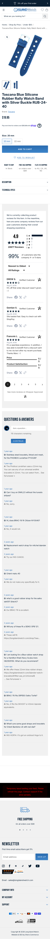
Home (4, 25)
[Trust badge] (13, 871)
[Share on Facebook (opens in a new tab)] (16, 297)
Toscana (11, 112)
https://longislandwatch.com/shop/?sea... (22, 638)
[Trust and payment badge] (31, 921)
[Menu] (3, 10)
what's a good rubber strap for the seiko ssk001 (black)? (23, 600)
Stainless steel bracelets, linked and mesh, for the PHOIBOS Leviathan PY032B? (23, 456)
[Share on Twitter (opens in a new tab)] (20, 297)
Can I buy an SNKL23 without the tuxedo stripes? (23, 494)
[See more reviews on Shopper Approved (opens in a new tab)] (24, 297)
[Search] (45, 16)
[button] (6, 85)
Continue (18, 441)
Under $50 (27, 25)
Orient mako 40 (13, 573)
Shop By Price (15, 25)
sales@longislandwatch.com (20, 880)
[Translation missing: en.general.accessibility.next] (47, 3)
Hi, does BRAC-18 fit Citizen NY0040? (23, 520)
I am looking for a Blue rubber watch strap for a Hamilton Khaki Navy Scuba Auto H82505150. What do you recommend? (23, 657)
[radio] (34, 235)
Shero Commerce (32, 935)
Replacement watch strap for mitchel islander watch (25, 547)
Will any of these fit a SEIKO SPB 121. (23, 626)
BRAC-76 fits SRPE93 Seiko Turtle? (22, 695)
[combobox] (22, 16)
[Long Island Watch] (25, 10)
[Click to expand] (7, 37)
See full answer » (13, 679)
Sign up (42, 857)
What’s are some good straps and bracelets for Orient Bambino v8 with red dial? (24, 725)
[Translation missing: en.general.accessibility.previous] (2, 3)
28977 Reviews (16, 247)
